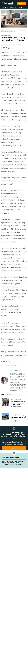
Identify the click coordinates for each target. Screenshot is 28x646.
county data (16, 190)
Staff (14, 406)
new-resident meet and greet (13, 162)
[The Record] (7, 3)
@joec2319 (13, 390)
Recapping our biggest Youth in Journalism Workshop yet (18, 403)
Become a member (7, 339)
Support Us (21, 3)
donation (14, 355)
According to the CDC (9, 277)
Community (8, 35)
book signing (21, 158)
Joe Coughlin (5, 44)
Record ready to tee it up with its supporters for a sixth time (18, 417)
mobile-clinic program (9, 136)
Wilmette (3, 35)
